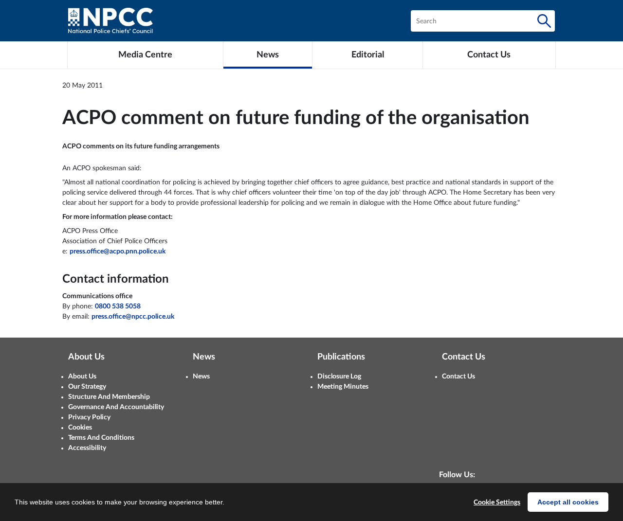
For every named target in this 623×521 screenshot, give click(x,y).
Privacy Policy (89, 417)
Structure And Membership (109, 397)
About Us (82, 376)
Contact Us (458, 376)
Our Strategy (87, 386)
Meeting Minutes (342, 386)
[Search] (544, 21)
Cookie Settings (497, 502)
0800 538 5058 (118, 306)
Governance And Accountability (116, 407)
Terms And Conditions (101, 437)
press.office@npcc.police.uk (133, 316)
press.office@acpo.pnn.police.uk (117, 251)
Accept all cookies (568, 502)
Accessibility (87, 448)
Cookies (80, 427)
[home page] (110, 21)
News (201, 376)
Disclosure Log (339, 376)
